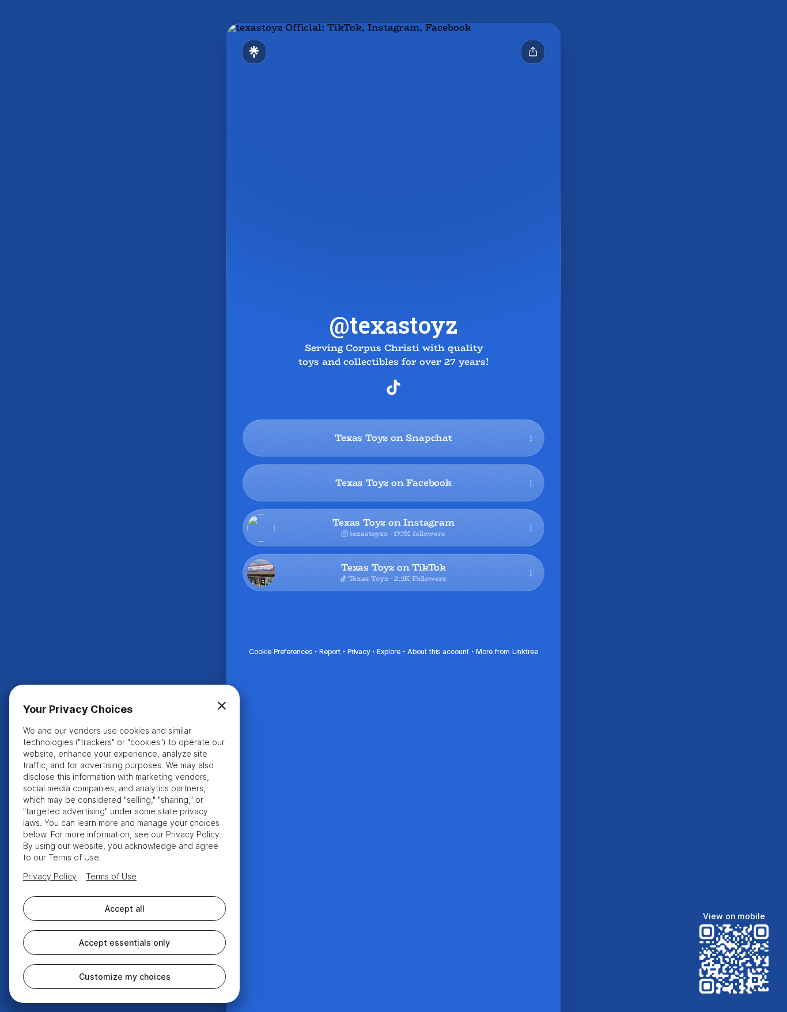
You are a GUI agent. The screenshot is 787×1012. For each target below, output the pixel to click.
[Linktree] (254, 51)
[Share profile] (532, 51)
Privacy (358, 651)
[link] (393, 387)
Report (329, 651)
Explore (388, 651)
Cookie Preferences (280, 651)
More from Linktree (507, 651)
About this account (438, 651)
